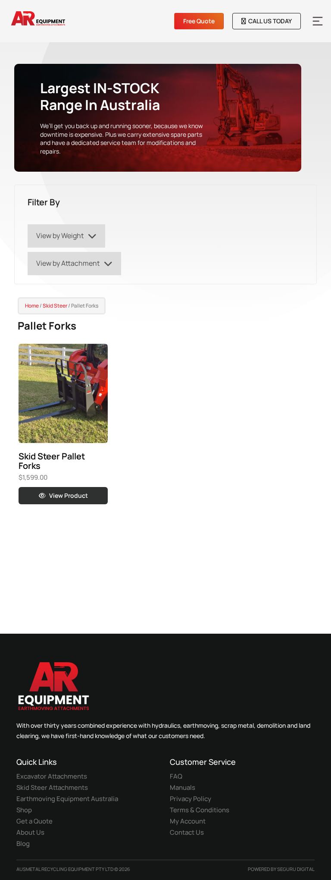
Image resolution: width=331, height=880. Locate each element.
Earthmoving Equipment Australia (67, 798)
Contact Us (187, 832)
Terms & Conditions (199, 809)
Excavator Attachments (51, 776)
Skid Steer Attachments (52, 787)
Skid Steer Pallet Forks (52, 460)
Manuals (182, 787)
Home (32, 305)
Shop (24, 809)
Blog (23, 843)
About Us (30, 832)
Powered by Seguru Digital (281, 869)
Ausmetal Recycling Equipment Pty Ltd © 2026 (73, 869)
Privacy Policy (190, 798)
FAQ (176, 776)
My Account (188, 821)
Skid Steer (55, 305)
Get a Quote (34, 821)
